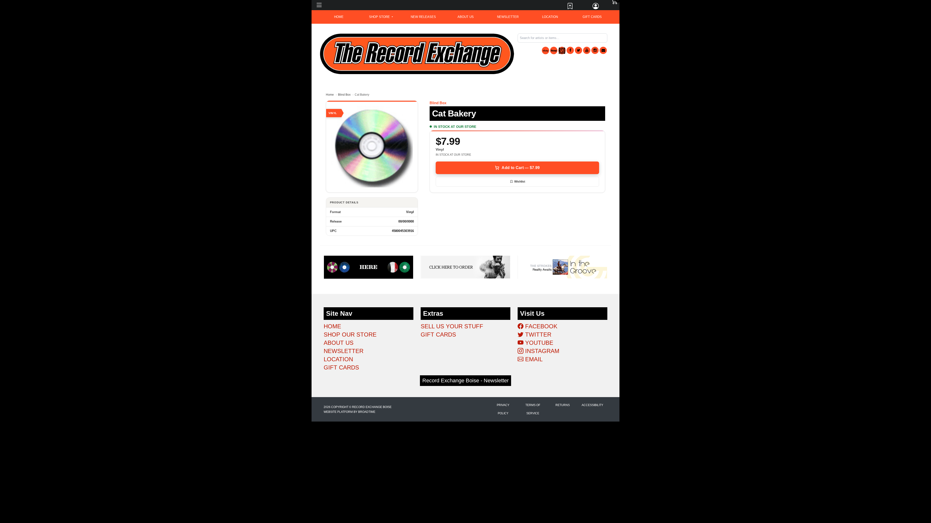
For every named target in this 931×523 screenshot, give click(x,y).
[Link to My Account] (596, 7)
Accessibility (592, 405)
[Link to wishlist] (570, 7)
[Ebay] (545, 50)
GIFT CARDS (592, 17)
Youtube (538, 342)
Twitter (537, 334)
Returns (562, 405)
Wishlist (519, 181)
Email (533, 359)
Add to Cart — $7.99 (521, 168)
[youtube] (587, 50)
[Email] (603, 50)
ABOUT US (465, 17)
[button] (381, 17)
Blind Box (344, 94)
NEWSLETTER (508, 17)
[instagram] (595, 50)
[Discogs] (554, 50)
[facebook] (570, 50)
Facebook (540, 326)
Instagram (541, 351)
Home (330, 94)
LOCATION (550, 17)
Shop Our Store (350, 334)
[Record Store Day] (562, 50)
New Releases (423, 17)
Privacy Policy (503, 409)
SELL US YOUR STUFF (452, 326)
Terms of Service (532, 409)
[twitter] (578, 50)
